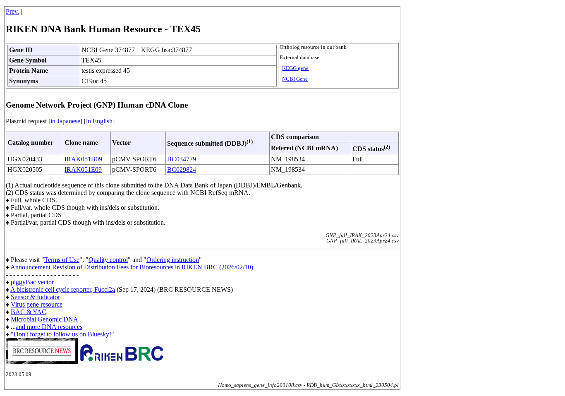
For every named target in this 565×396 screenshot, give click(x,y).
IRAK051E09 (83, 169)
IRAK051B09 (83, 159)
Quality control (108, 259)
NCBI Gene (295, 79)
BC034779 (181, 159)
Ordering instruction (172, 259)
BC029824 (181, 169)
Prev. (12, 11)
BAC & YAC (28, 311)
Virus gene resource (36, 304)
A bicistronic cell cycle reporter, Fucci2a (62, 289)
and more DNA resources (49, 326)
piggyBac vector (32, 282)
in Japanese (65, 121)
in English (99, 121)
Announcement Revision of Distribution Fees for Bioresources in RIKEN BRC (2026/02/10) (131, 267)
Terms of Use (61, 259)
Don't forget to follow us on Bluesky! (62, 334)
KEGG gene (295, 68)
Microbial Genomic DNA (44, 319)
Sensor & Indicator (35, 296)
